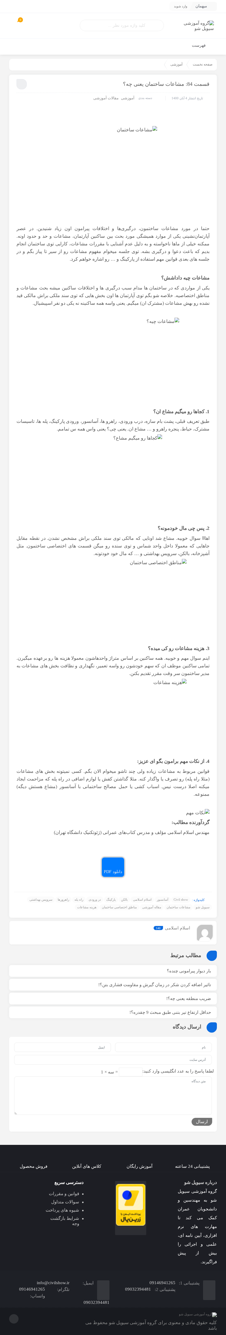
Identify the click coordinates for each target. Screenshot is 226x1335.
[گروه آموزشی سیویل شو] (192, 26)
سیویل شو (203, 907)
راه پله (78, 899)
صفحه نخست (202, 64)
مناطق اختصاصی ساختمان (119, 907)
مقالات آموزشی (106, 98)
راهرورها (63, 899)
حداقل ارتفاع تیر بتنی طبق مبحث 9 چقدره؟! (170, 1012)
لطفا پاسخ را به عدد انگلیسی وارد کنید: (178, 1071)
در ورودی (95, 899)
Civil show (181, 899)
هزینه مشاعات (87, 907)
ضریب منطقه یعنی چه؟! (188, 998)
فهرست (199, 45)
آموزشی (176, 64)
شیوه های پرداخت (62, 1210)
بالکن (124, 899)
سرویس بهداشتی (40, 899)
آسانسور (162, 899)
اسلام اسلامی (142, 899)
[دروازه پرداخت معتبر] (130, 1205)
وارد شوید (180, 6)
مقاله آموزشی (151, 907)
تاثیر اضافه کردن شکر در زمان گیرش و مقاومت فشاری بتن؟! (154, 984)
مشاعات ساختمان (178, 907)
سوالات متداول (65, 1202)
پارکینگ (111, 899)
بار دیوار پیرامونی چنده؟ (189, 971)
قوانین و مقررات (64, 1193)
